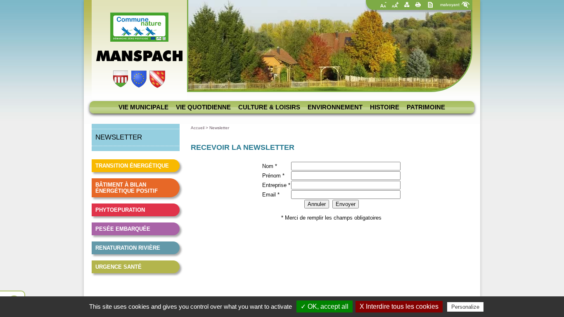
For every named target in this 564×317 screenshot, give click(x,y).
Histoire (384, 107)
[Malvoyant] (453, 4)
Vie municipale (143, 107)
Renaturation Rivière (127, 248)
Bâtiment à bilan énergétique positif (126, 188)
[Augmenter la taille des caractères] (395, 4)
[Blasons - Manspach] (139, 86)
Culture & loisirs (269, 107)
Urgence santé (118, 267)
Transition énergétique (132, 166)
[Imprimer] (418, 4)
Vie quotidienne (203, 107)
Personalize (465, 307)
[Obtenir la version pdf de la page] (429, 4)
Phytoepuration (120, 210)
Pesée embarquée (122, 229)
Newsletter (219, 127)
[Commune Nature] (139, 40)
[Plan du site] (406, 4)
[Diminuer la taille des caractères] (383, 4)
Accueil (197, 127)
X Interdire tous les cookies (399, 306)
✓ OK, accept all (324, 306)
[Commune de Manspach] (139, 60)
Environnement (335, 107)
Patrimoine (426, 107)
